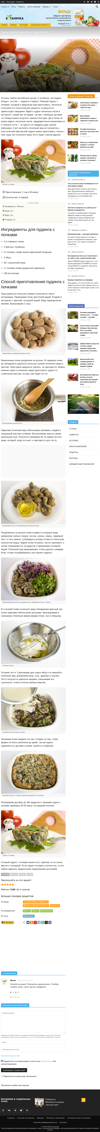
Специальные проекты (39, 25)
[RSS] (98, 1)
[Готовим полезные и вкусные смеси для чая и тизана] (73, 131)
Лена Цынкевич (7, 91)
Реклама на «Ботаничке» (55, 1118)
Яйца (35, 911)
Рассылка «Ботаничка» (26, 1118)
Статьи (4, 7)
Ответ (55, 7)
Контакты (63, 1122)
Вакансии (40, 1118)
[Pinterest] (35, 922)
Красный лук (46, 911)
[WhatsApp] (42, 922)
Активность (20, 2)
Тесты (13, 7)
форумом (31, 1037)
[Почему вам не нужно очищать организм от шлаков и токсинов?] (73, 158)
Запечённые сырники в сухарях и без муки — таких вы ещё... (89, 105)
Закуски (55, 905)
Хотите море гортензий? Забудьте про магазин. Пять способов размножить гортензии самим (89, 330)
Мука (27, 911)
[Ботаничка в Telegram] (91, 1)
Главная (4, 25)
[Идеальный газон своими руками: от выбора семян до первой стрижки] (73, 361)
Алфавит (13, 25)
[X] (46, 922)
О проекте (11, 1118)
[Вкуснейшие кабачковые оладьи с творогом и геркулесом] (73, 118)
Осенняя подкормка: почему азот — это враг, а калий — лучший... (89, 315)
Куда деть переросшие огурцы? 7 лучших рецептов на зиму (89, 144)
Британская (29, 916)
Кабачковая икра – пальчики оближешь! (83, 234)
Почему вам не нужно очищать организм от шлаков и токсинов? (88, 158)
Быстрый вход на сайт (10, 1056)
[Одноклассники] (31, 922)
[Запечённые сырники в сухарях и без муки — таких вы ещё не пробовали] (73, 105)
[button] (97, 7)
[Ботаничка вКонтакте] (87, 1)
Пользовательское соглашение (79, 1118)
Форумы (46, 7)
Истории (73, 441)
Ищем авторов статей (79, 409)
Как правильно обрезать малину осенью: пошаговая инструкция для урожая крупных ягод (89, 379)
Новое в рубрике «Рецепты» (81, 96)
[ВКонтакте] (28, 922)
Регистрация (11, 2)
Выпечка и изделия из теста (21, 32)
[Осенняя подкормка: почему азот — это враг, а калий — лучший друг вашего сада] (73, 315)
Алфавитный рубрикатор (81, 464)
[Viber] (49, 922)
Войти (3, 2)
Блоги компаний (33, 7)
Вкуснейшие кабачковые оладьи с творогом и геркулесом (89, 118)
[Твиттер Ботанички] (94, 1)
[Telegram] (38, 922)
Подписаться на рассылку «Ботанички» (20, 1076)
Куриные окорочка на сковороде (80, 280)
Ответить (16, 997)
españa (22, 874)
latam (29, 874)
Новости (73, 435)
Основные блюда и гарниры (36, 902)
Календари (24, 25)
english (14, 874)
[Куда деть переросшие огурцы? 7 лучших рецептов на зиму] (73, 145)
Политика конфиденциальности (45, 1122)
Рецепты (21, 7)
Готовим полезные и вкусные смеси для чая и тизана (89, 131)
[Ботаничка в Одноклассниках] (84, 1)
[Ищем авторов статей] (83, 404)
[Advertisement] (33, 948)
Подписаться (47, 1061)
